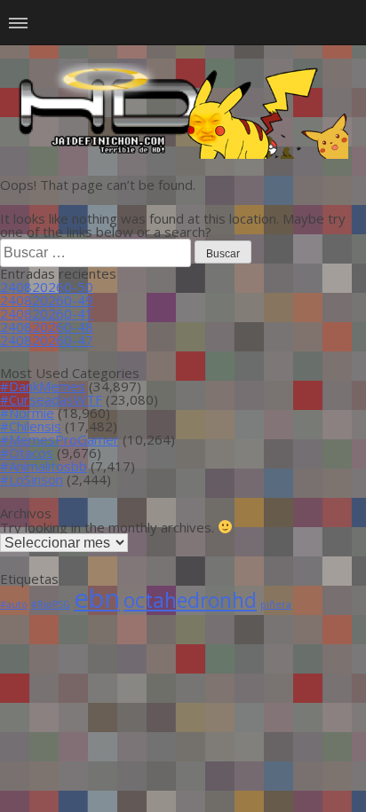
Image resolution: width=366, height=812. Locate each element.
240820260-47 (46, 340)
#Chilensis (30, 426)
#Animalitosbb (43, 466)
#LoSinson (31, 479)
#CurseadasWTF (51, 399)
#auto (14, 604)
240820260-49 (46, 300)
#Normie (27, 413)
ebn (97, 598)
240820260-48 (46, 326)
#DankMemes (42, 386)
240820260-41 (46, 313)
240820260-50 (46, 287)
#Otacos (26, 452)
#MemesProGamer (59, 439)
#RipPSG (50, 604)
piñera (275, 604)
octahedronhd (190, 600)
